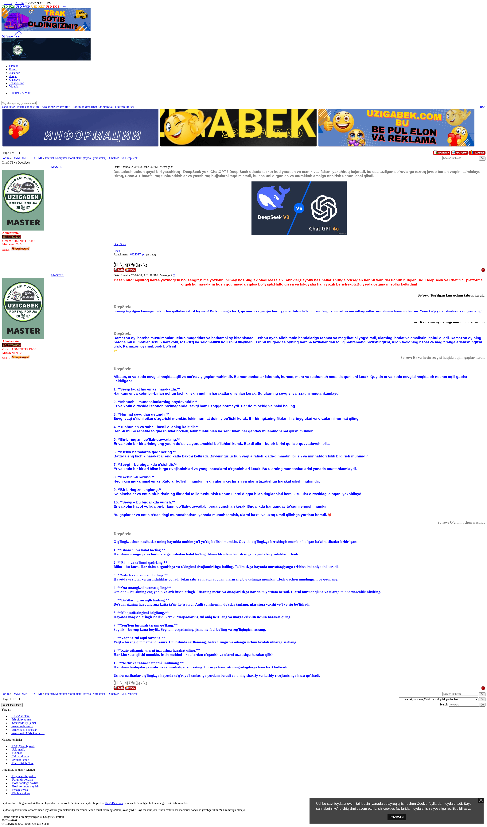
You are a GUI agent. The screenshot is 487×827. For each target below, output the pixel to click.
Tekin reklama (20, 756)
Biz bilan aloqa (20, 793)
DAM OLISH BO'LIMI (27, 158)
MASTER (57, 167)
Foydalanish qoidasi (23, 776)
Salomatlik (18, 749)
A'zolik (19, 3)
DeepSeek (120, 244)
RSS (481, 106)
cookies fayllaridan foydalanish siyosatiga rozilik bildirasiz (426, 808)
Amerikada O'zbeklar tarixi (28, 733)
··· (64, 6)
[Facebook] (6, 799)
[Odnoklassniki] (9, 799)
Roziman (396, 817)
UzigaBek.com (114, 803)
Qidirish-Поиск (124, 106)
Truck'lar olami (20, 716)
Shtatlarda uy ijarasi (23, 722)
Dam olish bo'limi (22, 763)
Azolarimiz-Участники (56, 106)
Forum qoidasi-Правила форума (93, 106)
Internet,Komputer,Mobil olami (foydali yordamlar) (75, 158)
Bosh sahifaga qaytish (24, 783)
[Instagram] (3, 799)
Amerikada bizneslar (24, 729)
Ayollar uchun (20, 759)
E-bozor (16, 753)
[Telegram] (12, 799)
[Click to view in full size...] (299, 233)
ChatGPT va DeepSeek (123, 158)
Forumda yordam (22, 779)
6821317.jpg (137, 254)
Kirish (8, 3)
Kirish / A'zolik (20, 93)
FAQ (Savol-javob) (23, 746)
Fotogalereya (19, 789)
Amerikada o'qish (22, 726)
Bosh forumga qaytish (25, 786)
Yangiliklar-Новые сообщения (20, 106)
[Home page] (130, 270)
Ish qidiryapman (21, 719)
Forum (6, 158)
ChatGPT (119, 251)
